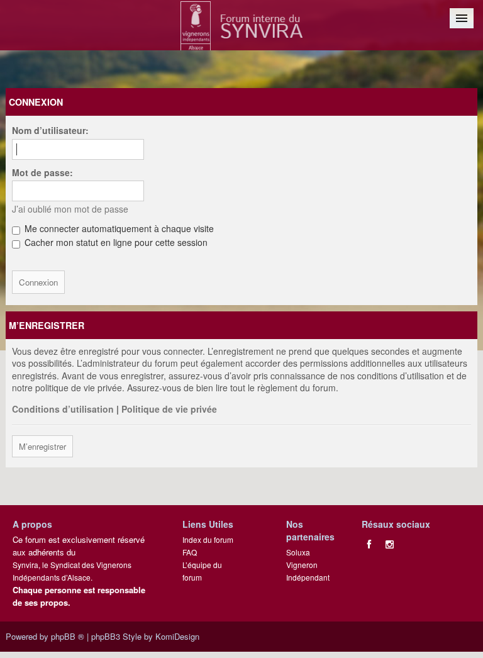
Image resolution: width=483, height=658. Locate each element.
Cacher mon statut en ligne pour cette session (115, 242)
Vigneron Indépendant (308, 571)
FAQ (189, 552)
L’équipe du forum (202, 571)
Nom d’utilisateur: (50, 130)
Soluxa (298, 552)
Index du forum (207, 539)
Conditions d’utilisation (63, 409)
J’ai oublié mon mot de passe (70, 209)
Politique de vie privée (169, 409)
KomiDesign (177, 636)
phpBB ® (67, 636)
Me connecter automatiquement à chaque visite (118, 228)
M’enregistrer (42, 446)
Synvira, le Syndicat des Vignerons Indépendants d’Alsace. (72, 571)
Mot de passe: (42, 172)
